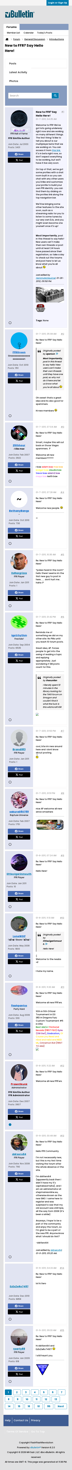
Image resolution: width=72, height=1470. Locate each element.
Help (8, 1420)
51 (38, 1406)
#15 (62, 1330)
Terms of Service (17, 1431)
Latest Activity (18, 72)
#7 (62, 730)
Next (61, 1406)
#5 (62, 554)
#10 (62, 917)
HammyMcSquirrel (45, 278)
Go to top (38, 1431)
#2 (62, 333)
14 (9, 1406)
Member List (13, 32)
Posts (12, 63)
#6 (62, 616)
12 (46, 1399)
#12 (62, 1065)
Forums (11, 27)
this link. (56, 150)
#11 (62, 987)
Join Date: (13, 144)
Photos (13, 81)
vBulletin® (35, 1447)
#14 (62, 1267)
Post (21, 160)
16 (29, 1406)
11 (36, 1399)
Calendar (29, 32)
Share (20, 154)
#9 (62, 855)
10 (27, 1399)
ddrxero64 (56, 1250)
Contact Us (21, 1420)
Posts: (11, 147)
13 (56, 1399)
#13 (62, 1135)
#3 (62, 426)
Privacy (35, 1420)
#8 (62, 793)
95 (48, 1406)
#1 (62, 111)
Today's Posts (44, 32)
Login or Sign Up (57, 2)
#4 (62, 492)
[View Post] (56, 353)
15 (19, 1406)
